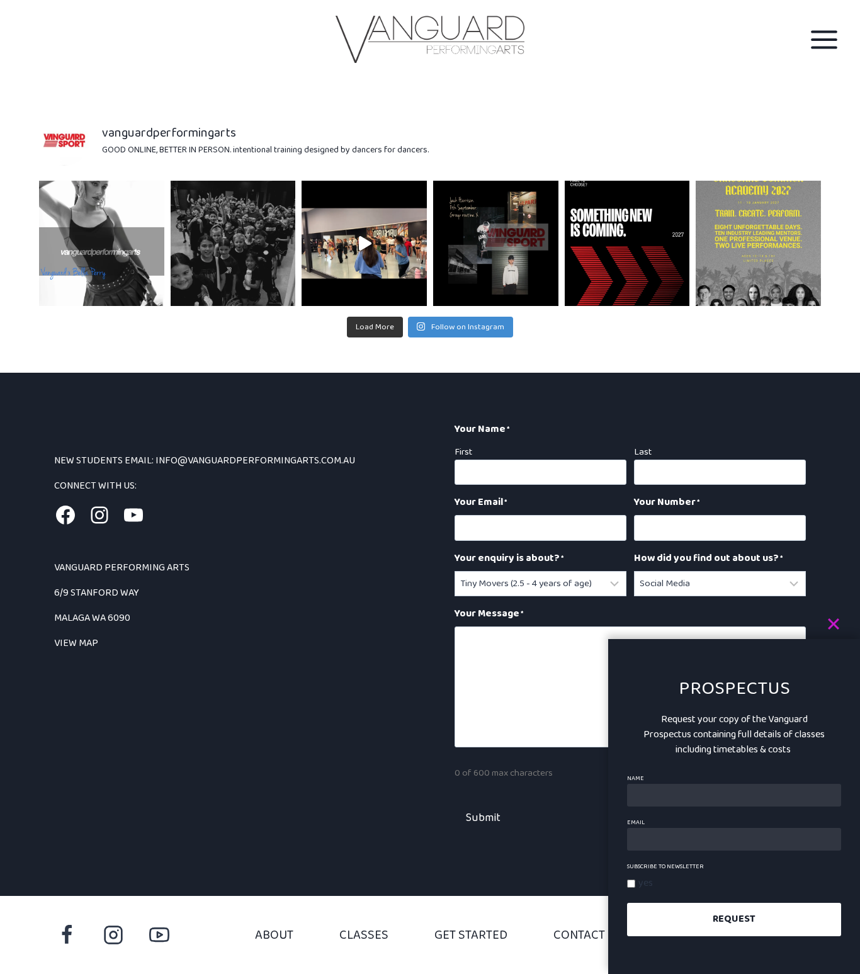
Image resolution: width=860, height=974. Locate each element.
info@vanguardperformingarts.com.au (256, 460)
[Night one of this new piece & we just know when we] (364, 243)
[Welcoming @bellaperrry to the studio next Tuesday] (101, 243)
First (463, 452)
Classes (363, 935)
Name (635, 778)
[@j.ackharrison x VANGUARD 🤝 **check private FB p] (495, 243)
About (274, 935)
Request (734, 919)
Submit (483, 818)
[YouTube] (159, 935)
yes (645, 883)
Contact (579, 935)
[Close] (841, 624)
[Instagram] (113, 935)
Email (636, 822)
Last (643, 452)
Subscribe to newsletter (665, 866)
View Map (76, 643)
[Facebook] (67, 935)
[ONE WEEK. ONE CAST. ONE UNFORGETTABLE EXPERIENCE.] (758, 243)
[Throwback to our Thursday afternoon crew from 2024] (233, 243)
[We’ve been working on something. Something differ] (627, 243)
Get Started (470, 935)
